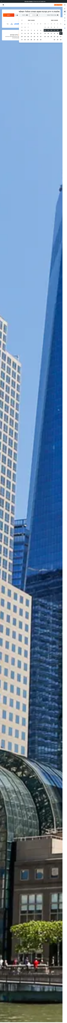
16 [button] (54, 33)
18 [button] (48, 33)
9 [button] (54, 30)
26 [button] (45, 36)
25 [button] (48, 36)
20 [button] (34, 36)
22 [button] (57, 36)
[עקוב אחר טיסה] (64, 20)
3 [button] (51, 27)
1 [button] (57, 27)
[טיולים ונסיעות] (64, 24)
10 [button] (51, 30)
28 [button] (60, 39)
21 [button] (60, 36)
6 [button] (34, 30)
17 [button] (51, 33)
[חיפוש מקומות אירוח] (64, 11)
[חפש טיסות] (64, 9)
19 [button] (45, 33)
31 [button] (21, 39)
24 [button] (51, 36)
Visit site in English (29, 1)
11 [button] (48, 30)
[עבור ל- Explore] (64, 18)
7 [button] (60, 30)
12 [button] (45, 30)
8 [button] (57, 30)
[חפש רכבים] (64, 14)
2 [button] (54, 27)
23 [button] (54, 36)
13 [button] (34, 33)
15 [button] (57, 33)
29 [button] (57, 39)
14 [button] (60, 33)
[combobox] (48, 15)
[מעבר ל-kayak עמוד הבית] (58, 5)
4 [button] (40, 30)
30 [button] (54, 39)
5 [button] (37, 30)
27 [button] (34, 39)
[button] (1, 1)
